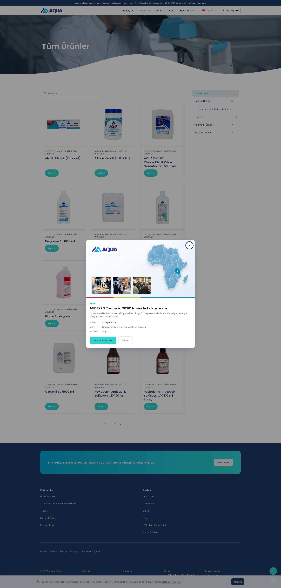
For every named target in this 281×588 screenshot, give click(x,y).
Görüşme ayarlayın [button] (103, 340)
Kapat (125, 340)
